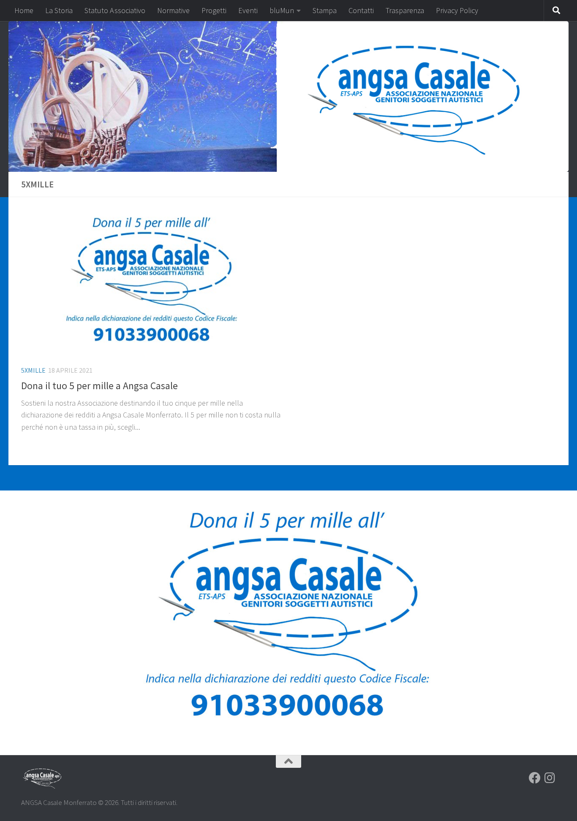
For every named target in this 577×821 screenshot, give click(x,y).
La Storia (59, 10)
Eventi (248, 10)
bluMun (281, 10)
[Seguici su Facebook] (535, 778)
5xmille (33, 370)
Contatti (361, 10)
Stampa (325, 10)
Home (23, 10)
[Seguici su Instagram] (550, 778)
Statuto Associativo (114, 10)
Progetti (213, 10)
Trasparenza (405, 10)
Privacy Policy (457, 10)
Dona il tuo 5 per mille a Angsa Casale (99, 385)
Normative (173, 10)
